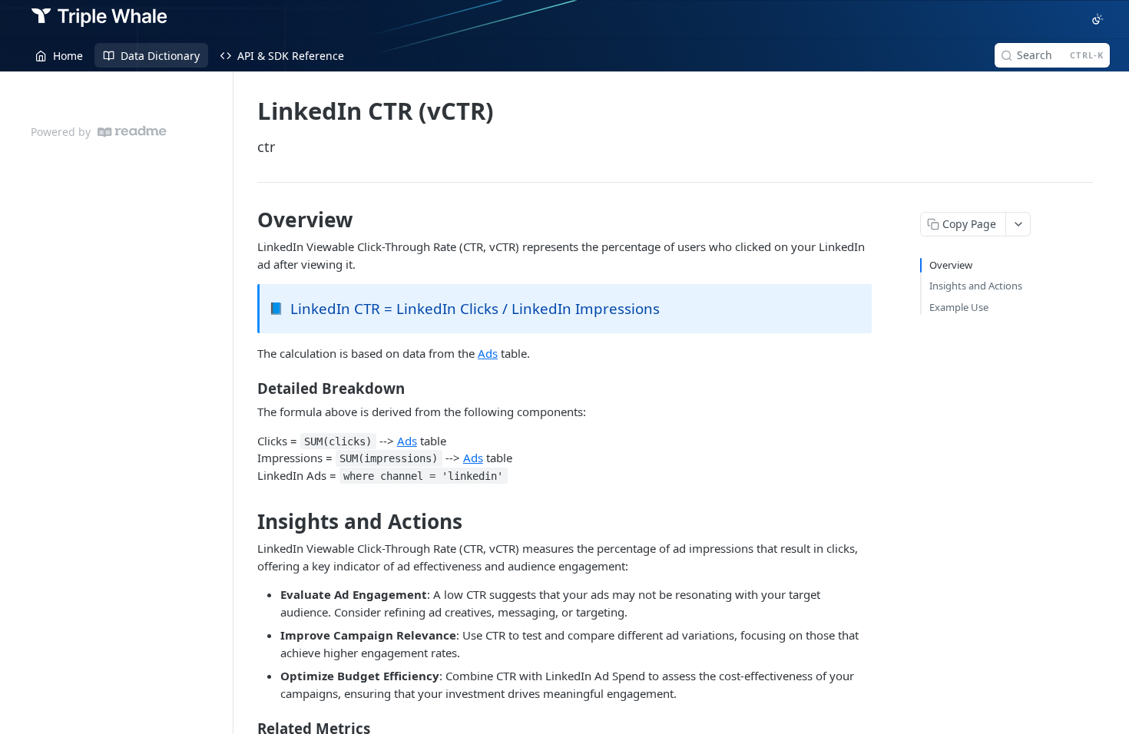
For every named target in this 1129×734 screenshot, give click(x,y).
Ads (488, 353)
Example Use (958, 307)
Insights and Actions (975, 286)
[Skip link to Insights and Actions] (246, 521)
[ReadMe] (132, 131)
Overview (950, 265)
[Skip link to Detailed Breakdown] (246, 388)
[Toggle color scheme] (1097, 19)
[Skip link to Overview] (246, 219)
